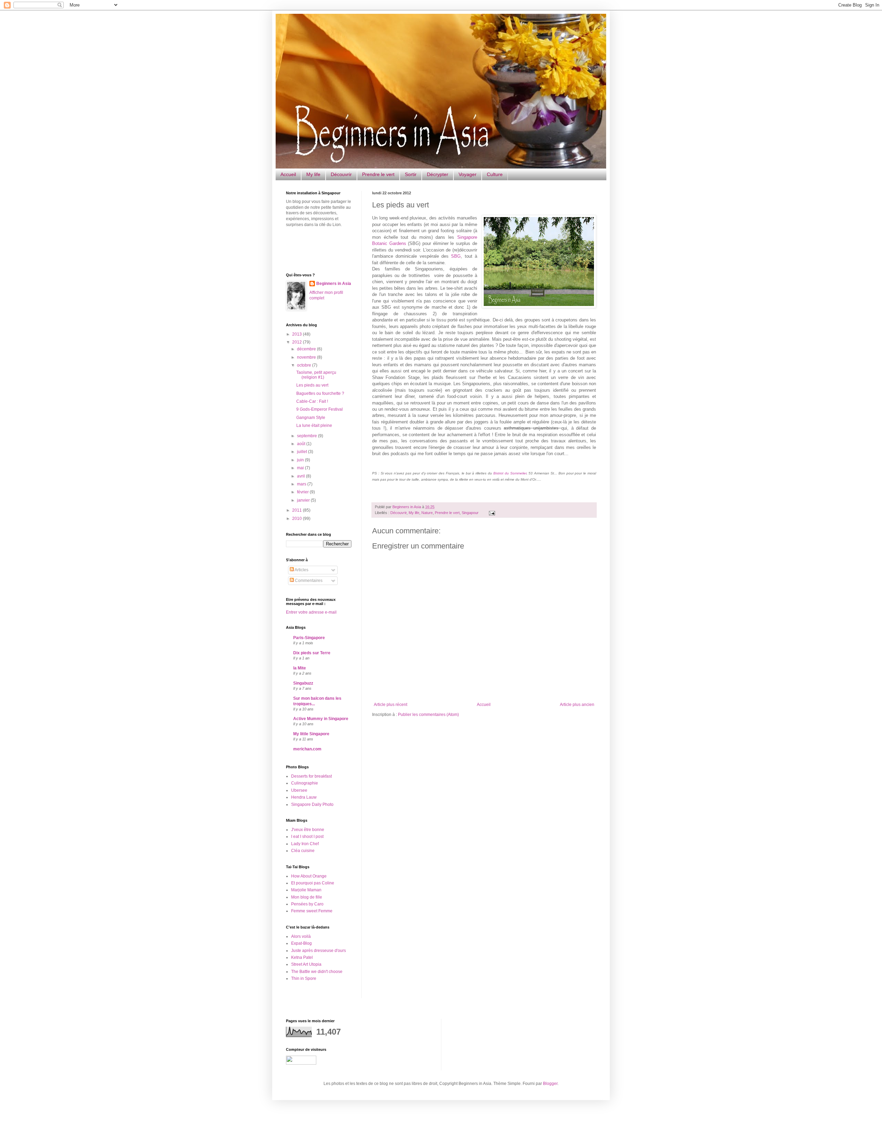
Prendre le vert (378, 174)
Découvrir (341, 174)
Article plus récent (390, 704)
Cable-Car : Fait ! (312, 401)
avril (301, 476)
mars (302, 484)
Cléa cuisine (303, 850)
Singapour (470, 513)
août (301, 443)
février (303, 492)
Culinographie (304, 783)
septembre (307, 435)
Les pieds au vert (312, 385)
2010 (297, 518)
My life (313, 174)
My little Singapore (311, 733)
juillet (302, 451)
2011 (297, 510)
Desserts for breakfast (311, 776)
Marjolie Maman (306, 890)
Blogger (550, 1083)
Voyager (467, 174)
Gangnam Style (310, 417)
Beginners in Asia (407, 507)
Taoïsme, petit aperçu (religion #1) (316, 375)
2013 (297, 334)
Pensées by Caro (307, 904)
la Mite (299, 668)
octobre (304, 365)
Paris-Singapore (309, 637)
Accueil (288, 174)
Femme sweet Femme (311, 911)
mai (301, 467)
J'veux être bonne (307, 829)
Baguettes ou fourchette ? (320, 393)
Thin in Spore (303, 978)
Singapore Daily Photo (312, 804)
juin (301, 460)
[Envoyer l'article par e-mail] (491, 513)
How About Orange (309, 876)
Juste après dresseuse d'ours (318, 950)
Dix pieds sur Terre (311, 652)
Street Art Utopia (306, 964)
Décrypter (437, 174)
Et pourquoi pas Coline (312, 883)
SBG (456, 256)
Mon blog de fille (306, 897)
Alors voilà (301, 936)
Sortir (411, 174)
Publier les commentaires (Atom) (428, 714)
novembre (307, 357)
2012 (297, 342)
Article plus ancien (577, 704)
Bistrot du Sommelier (509, 473)
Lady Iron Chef (305, 843)
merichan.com (307, 749)
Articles (301, 569)
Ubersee (299, 790)
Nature (427, 513)
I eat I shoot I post (307, 836)
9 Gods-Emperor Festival (319, 409)
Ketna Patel (302, 957)
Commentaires (308, 580)
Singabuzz (303, 683)
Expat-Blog (301, 943)
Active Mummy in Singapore (320, 718)
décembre (307, 349)
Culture (495, 174)
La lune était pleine (314, 425)
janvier (304, 500)
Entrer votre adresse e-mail (311, 612)
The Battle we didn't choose (316, 971)
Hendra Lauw (304, 797)
